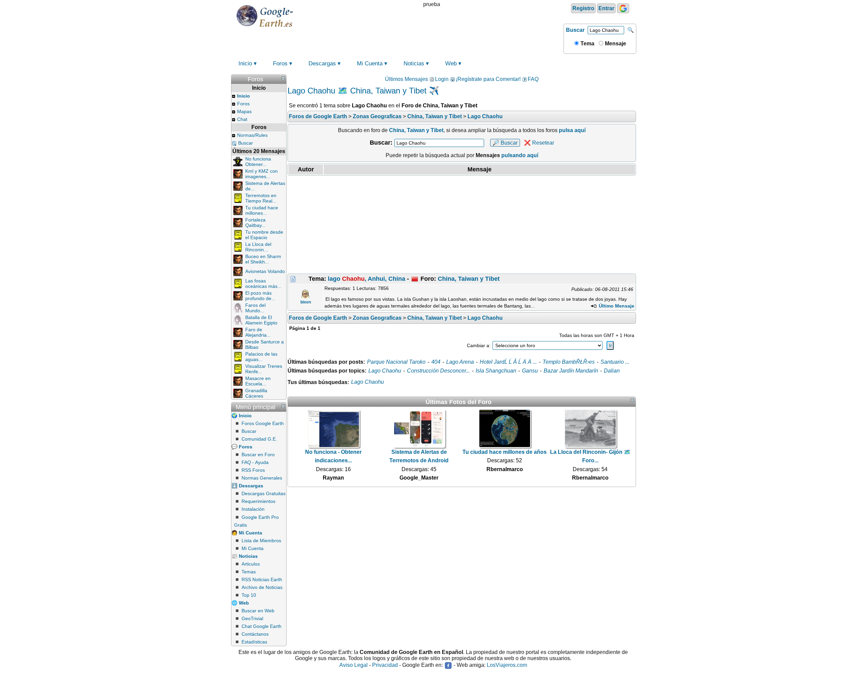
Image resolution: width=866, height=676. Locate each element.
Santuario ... (614, 362)
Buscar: (381, 142)
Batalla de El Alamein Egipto (261, 320)
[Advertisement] (462, 224)
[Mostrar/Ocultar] (283, 78)
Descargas (322, 63)
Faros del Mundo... (255, 307)
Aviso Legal (353, 665)
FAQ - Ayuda (255, 462)
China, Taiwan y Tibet (469, 278)
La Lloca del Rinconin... (258, 246)
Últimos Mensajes (406, 79)
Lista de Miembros (261, 540)
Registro (583, 8)
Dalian (612, 371)
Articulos (251, 564)
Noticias (414, 63)
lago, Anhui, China (366, 278)
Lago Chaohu (384, 371)
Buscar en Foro (258, 454)
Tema (586, 43)
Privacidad (385, 665)
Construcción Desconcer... (438, 371)
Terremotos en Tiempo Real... (260, 198)
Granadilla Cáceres (256, 393)
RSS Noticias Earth (262, 579)
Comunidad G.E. (259, 439)
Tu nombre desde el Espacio (264, 234)
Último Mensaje (615, 306)
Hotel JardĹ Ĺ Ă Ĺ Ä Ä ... (508, 362)
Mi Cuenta (370, 63)
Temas (249, 571)
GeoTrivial (252, 618)
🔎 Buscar (505, 143)
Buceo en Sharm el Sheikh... (263, 259)
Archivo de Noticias (262, 587)
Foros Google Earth (263, 423)
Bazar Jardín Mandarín (571, 371)
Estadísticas (254, 642)
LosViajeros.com (507, 665)
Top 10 (249, 595)
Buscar (575, 30)
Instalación (253, 509)
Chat (242, 119)
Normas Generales (262, 478)
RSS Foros (253, 470)
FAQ (533, 79)
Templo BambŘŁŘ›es (569, 362)
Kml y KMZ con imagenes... (261, 173)
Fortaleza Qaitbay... (255, 222)
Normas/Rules (252, 135)
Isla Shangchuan (496, 371)
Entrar (606, 8)
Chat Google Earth (261, 626)
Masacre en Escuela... (258, 381)
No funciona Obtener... (258, 161)
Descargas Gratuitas (264, 493)
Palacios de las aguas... (261, 356)
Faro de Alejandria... (258, 332)
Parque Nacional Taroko (396, 362)
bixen (305, 302)
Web (451, 63)
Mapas (244, 111)
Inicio (245, 63)
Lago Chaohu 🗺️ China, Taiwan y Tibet (357, 90)
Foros (280, 63)
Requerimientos (258, 501)
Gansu (530, 371)
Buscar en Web (258, 610)
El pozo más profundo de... (260, 295)
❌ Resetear (539, 143)
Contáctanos (255, 634)
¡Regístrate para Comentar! (488, 79)
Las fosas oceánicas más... (263, 283)
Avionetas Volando (265, 271)
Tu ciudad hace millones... (261, 210)
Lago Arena (460, 362)
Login (442, 79)
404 (435, 362)
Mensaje (614, 43)
